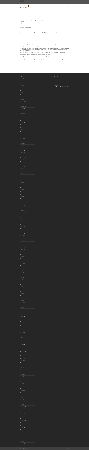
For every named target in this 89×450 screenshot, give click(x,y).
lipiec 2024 (22, 136)
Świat (58, 85)
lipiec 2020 (22, 247)
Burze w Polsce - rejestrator (57, 88)
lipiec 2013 (22, 441)
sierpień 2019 (22, 272)
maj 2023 (22, 168)
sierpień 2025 (22, 106)
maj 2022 (22, 196)
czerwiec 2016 (23, 360)
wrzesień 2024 (23, 131)
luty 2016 (22, 369)
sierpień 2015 (22, 383)
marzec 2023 (22, 173)
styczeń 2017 (22, 344)
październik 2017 (23, 323)
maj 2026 (22, 85)
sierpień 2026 (22, 78)
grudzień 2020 (23, 235)
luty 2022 (22, 203)
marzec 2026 (22, 90)
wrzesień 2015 (23, 381)
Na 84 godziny (67, 86)
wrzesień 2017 (23, 325)
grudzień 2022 (23, 180)
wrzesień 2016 (23, 353)
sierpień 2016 (22, 355)
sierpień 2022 (22, 189)
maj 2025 (22, 113)
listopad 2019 (22, 265)
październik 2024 (23, 129)
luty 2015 (22, 397)
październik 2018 (23, 295)
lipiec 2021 (22, 219)
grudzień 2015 (23, 374)
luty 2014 (22, 425)
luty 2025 (22, 120)
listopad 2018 (22, 293)
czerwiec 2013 (23, 443)
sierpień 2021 (22, 217)
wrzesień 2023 (23, 159)
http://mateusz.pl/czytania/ (57, 79)
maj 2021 (22, 224)
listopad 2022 (22, 182)
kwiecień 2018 (23, 309)
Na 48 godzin (63, 86)
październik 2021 (23, 212)
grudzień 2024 (23, 124)
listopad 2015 (22, 376)
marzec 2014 (22, 422)
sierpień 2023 (22, 161)
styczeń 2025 (22, 122)
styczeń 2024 (22, 150)
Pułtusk (55, 85)
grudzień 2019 (23, 263)
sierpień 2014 (22, 411)
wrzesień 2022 (23, 187)
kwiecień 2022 (23, 198)
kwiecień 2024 (23, 143)
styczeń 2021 (22, 233)
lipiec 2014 (22, 413)
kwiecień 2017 (23, 337)
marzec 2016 (22, 367)
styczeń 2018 (22, 316)
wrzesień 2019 (23, 270)
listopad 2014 (22, 404)
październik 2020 (23, 240)
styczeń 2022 (22, 205)
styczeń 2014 (22, 427)
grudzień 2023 (23, 152)
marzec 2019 (22, 284)
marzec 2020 (22, 256)
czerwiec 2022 (23, 194)
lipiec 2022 (22, 191)
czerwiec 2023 (23, 166)
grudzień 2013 (23, 429)
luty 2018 (22, 314)
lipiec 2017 (22, 330)
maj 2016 (22, 362)
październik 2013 (23, 434)
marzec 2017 (22, 339)
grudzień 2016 (23, 346)
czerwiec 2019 (23, 277)
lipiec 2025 (22, 108)
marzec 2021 (22, 228)
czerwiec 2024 (23, 138)
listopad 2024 (22, 127)
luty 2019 (22, 286)
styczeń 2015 (22, 399)
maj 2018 (22, 307)
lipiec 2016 (22, 358)
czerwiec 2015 (23, 388)
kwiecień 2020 (23, 254)
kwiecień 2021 (23, 226)
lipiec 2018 (22, 302)
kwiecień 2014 (23, 420)
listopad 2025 (22, 99)
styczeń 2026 (22, 94)
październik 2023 (23, 157)
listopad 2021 (22, 210)
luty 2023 (22, 175)
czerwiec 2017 (23, 332)
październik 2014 (23, 406)
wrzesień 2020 (23, 242)
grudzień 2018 (23, 291)
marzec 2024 (22, 145)
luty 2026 (22, 92)
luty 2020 (22, 258)
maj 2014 (22, 418)
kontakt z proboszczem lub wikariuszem (55, 20)
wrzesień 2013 (23, 436)
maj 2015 (22, 390)
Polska (57, 85)
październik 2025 (23, 101)
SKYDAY (68, 448)
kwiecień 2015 (23, 392)
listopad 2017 (22, 321)
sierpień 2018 (22, 300)
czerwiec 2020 (23, 249)
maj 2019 (22, 279)
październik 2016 (23, 351)
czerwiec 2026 (23, 83)
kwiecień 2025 (23, 115)
